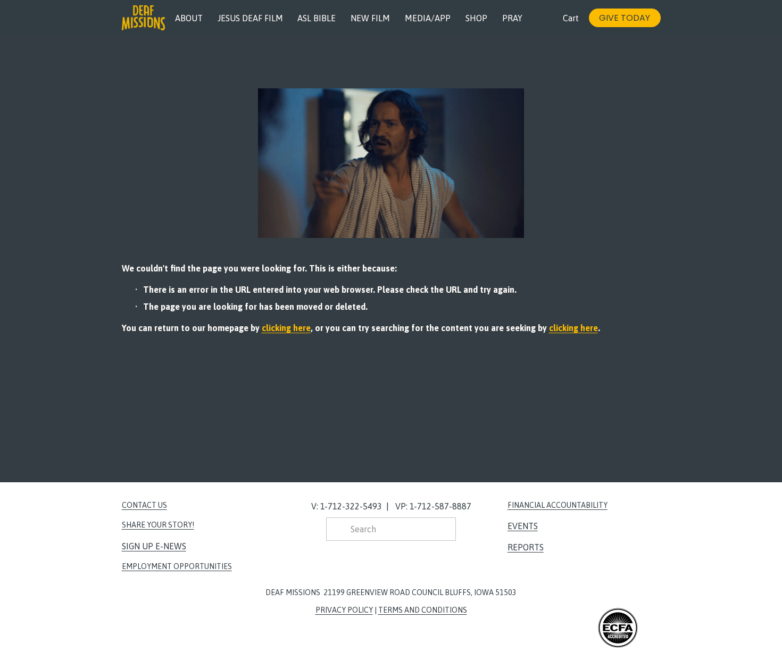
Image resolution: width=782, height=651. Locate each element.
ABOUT (189, 18)
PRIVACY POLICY (344, 610)
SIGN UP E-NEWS (154, 546)
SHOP (476, 18)
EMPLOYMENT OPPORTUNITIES (177, 566)
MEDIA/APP (428, 18)
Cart (571, 18)
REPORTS (526, 547)
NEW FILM (370, 18)
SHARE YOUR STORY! (158, 525)
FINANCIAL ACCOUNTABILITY (558, 505)
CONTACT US (144, 505)
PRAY (512, 18)
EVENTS (523, 526)
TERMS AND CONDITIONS (422, 610)
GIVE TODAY (624, 18)
